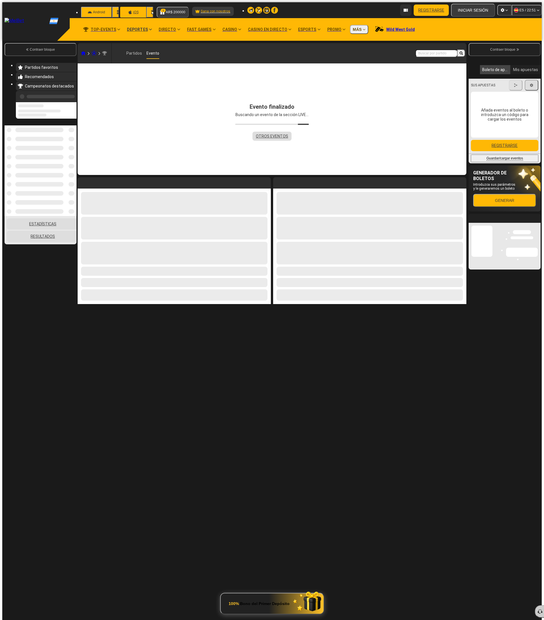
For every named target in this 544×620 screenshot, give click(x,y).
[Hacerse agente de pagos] (405, 10)
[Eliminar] (460, 181)
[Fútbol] (94, 53)
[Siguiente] (290, 181)
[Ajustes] (504, 10)
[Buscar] (461, 53)
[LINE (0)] (83, 53)
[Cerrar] (536, 326)
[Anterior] (70, 95)
